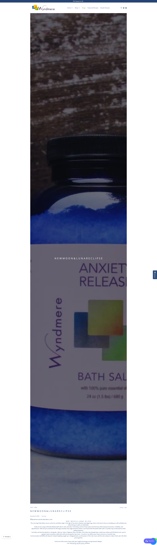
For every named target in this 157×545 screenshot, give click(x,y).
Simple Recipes (105, 8)
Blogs (84, 8)
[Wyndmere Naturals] (43, 8)
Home (69, 8)
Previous (121, 507)
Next (126, 507)
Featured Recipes (92, 8)
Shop (76, 8)
